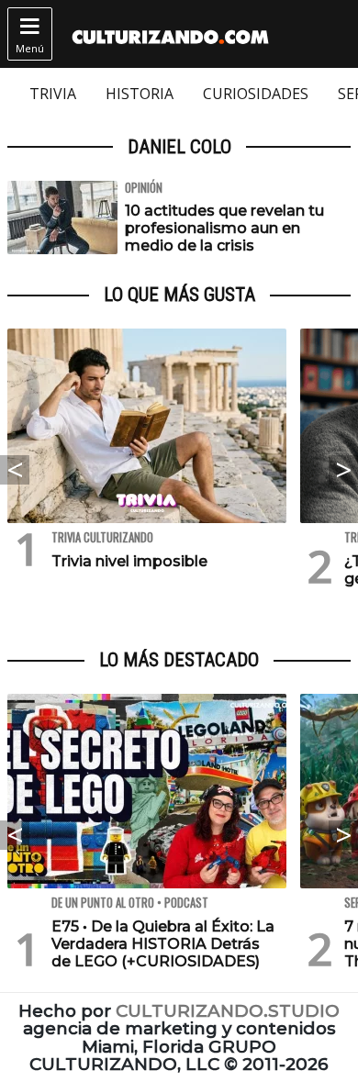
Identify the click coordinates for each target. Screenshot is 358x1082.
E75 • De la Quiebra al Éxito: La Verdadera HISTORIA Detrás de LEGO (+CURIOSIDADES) (162, 944)
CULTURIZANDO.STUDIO (228, 1010)
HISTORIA (139, 94)
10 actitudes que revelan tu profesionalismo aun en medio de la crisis (224, 228)
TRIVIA (52, 94)
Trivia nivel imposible (129, 561)
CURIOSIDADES (255, 94)
